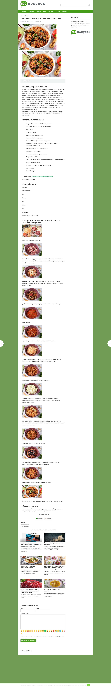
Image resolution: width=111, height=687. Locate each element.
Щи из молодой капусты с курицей (52, 590)
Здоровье (31, 11)
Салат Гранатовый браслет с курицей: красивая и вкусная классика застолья (29, 591)
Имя (22, 608)
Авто (44, 11)
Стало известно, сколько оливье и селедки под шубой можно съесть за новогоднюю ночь (54, 568)
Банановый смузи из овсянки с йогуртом (53, 543)
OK (88, 685)
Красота (38, 11)
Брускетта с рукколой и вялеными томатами (27, 567)
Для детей (51, 11)
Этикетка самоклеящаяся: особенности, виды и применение (30, 543)
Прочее (58, 11)
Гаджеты (24, 11)
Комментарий (24, 613)
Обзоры (64, 11)
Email (38, 608)
